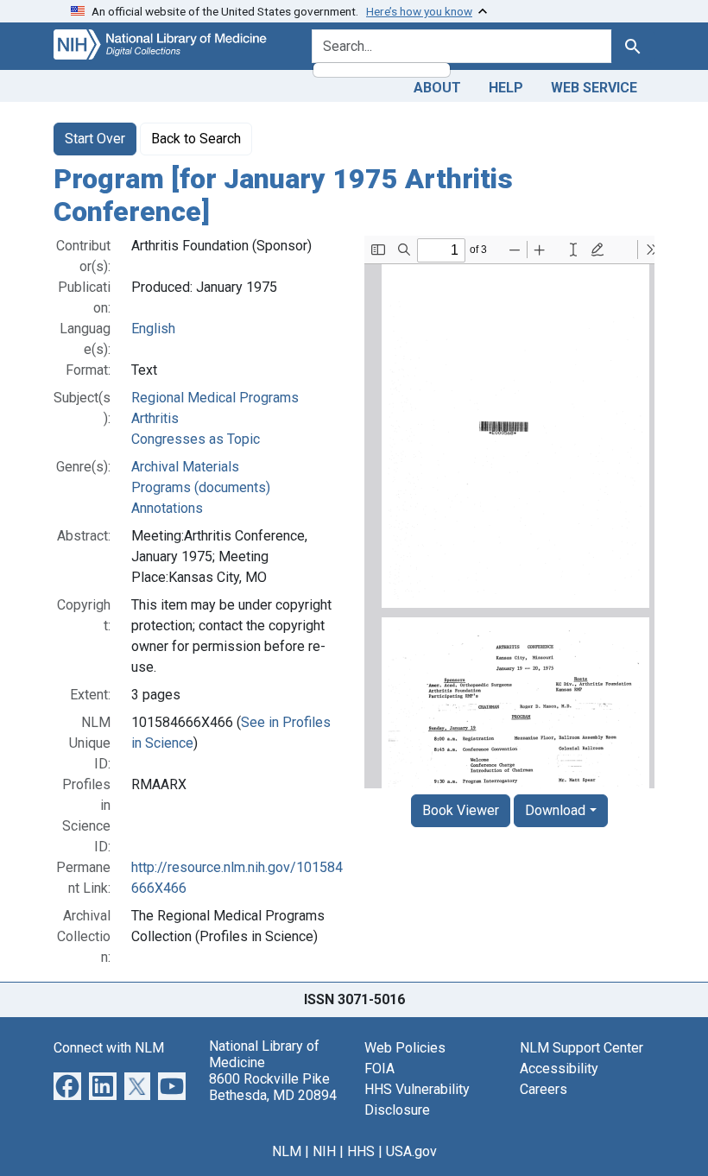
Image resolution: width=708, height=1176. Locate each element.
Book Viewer (460, 810)
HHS (361, 1151)
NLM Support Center (581, 1048)
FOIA (379, 1068)
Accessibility (559, 1068)
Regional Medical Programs (215, 397)
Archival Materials (185, 466)
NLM (286, 1151)
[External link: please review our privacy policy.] (67, 1085)
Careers (543, 1089)
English (153, 328)
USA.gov (411, 1151)
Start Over (95, 138)
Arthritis (155, 418)
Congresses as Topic (195, 439)
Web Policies (405, 1048)
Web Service (594, 87)
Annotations (167, 508)
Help (506, 87)
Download (555, 810)
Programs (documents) (200, 487)
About (437, 87)
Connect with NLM (109, 1048)
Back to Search (196, 138)
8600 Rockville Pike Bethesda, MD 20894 (273, 1087)
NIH (324, 1151)
